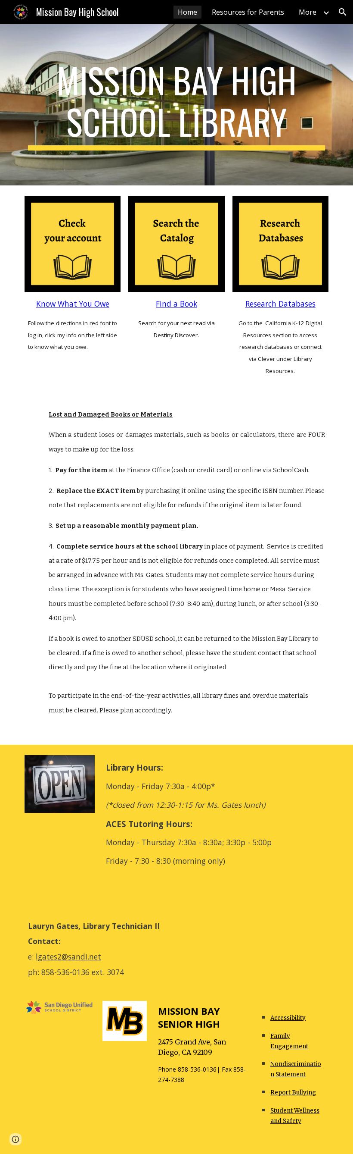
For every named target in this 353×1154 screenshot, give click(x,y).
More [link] (307, 12)
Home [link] (187, 12)
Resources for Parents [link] (248, 12)
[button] (342, 12)
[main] (176, 105)
